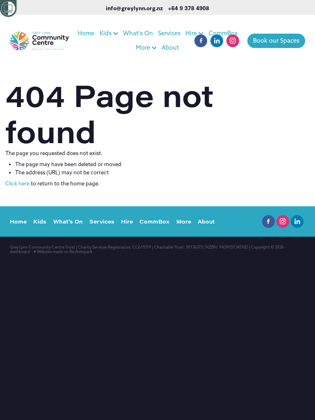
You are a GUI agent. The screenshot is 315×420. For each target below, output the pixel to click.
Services (169, 33)
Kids (106, 33)
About (170, 47)
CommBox (223, 33)
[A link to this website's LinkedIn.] (216, 40)
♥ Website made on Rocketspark (63, 251)
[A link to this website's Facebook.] (200, 40)
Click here (17, 183)
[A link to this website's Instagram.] (232, 40)
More (144, 47)
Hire (192, 33)
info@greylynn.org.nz (134, 8)
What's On (138, 33)
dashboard (20, 251)
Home (86, 33)
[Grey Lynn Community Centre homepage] (39, 40)
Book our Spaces (276, 40)
